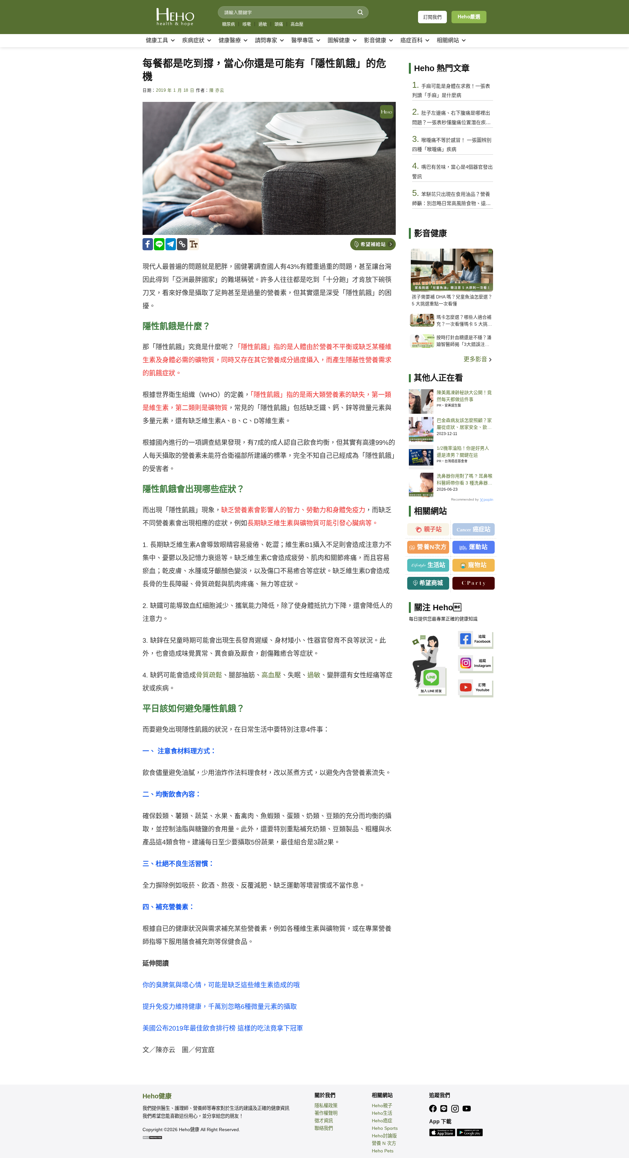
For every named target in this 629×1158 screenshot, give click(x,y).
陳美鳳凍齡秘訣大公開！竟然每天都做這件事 (464, 396)
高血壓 (297, 24)
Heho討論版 (384, 1135)
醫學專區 (302, 40)
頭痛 (279, 24)
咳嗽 (246, 24)
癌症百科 (411, 40)
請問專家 (266, 40)
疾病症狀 (193, 40)
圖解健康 (339, 40)
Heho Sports (385, 1128)
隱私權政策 (325, 1105)
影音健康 (375, 40)
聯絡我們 (323, 1128)
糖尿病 (228, 24)
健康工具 (157, 40)
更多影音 (476, 359)
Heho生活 (382, 1113)
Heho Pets (382, 1150)
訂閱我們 (432, 17)
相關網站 (448, 40)
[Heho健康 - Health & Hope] (175, 17)
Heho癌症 (382, 1120)
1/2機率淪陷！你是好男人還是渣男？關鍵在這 (463, 452)
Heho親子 (382, 1105)
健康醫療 (230, 40)
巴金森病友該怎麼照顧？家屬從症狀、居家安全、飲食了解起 (464, 424)
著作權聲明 (325, 1113)
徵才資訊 (323, 1120)
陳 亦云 (216, 90)
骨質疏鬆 (209, 675)
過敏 (262, 24)
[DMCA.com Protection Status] (152, 1137)
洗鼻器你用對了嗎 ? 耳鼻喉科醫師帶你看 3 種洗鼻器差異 (464, 479)
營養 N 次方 (384, 1143)
